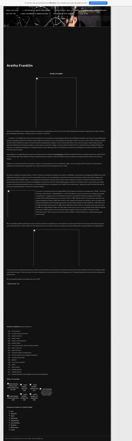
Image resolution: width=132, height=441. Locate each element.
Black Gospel (14, 427)
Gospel (13, 429)
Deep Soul (14, 413)
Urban (12, 415)
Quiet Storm (14, 418)
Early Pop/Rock (15, 422)
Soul (12, 411)
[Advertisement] (57, 42)
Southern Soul (15, 420)
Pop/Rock (13, 425)
